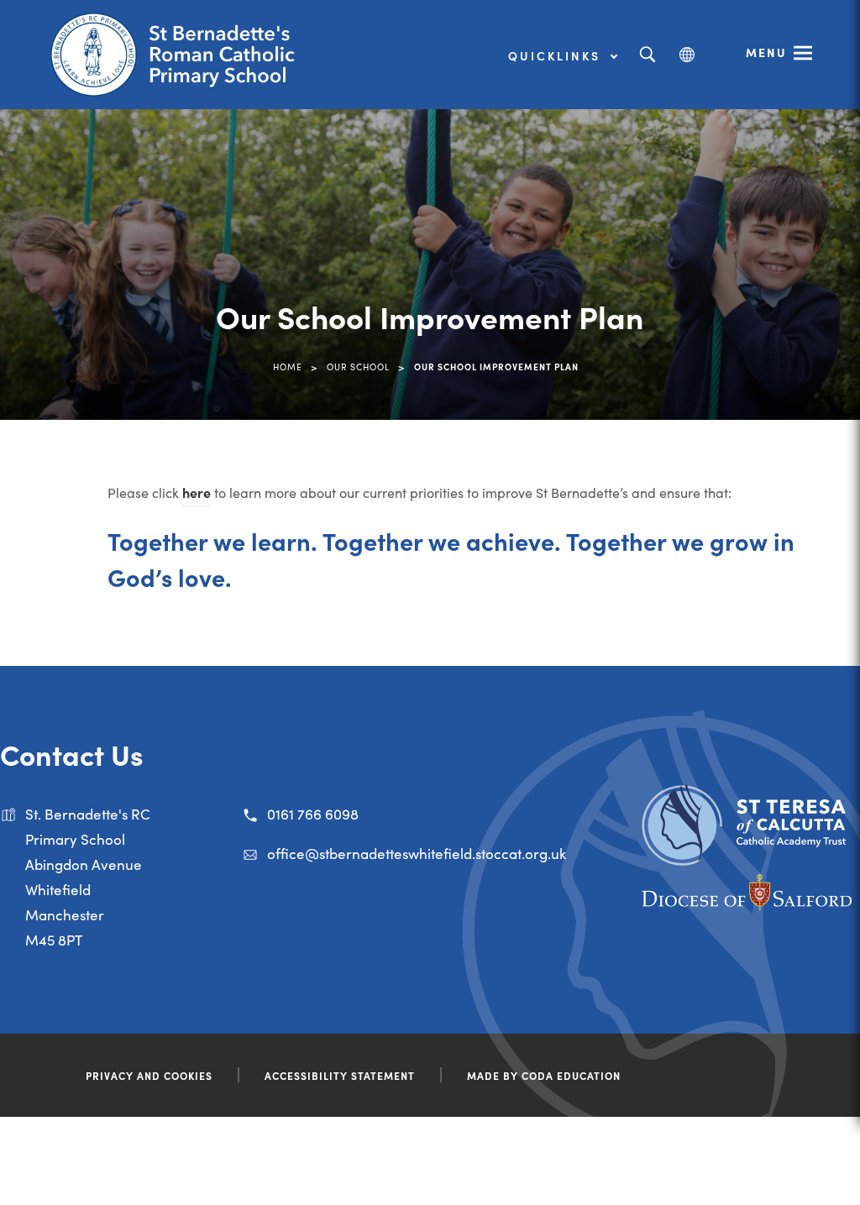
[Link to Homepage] (180, 55)
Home (287, 366)
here (196, 492)
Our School (358, 366)
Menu (766, 52)
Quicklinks (557, 55)
